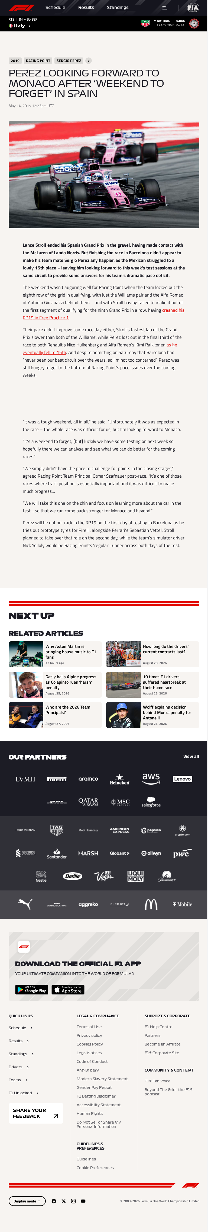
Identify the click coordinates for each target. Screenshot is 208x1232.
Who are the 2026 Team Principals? (68, 710)
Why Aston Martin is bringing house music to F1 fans (71, 652)
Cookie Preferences (95, 1168)
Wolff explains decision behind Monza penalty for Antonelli (167, 712)
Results (86, 7)
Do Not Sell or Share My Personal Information (99, 1124)
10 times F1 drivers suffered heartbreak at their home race (164, 682)
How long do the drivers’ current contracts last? (166, 649)
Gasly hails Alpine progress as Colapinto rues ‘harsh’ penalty (71, 682)
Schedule (55, 7)
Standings (118, 7)
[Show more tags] (88, 60)
